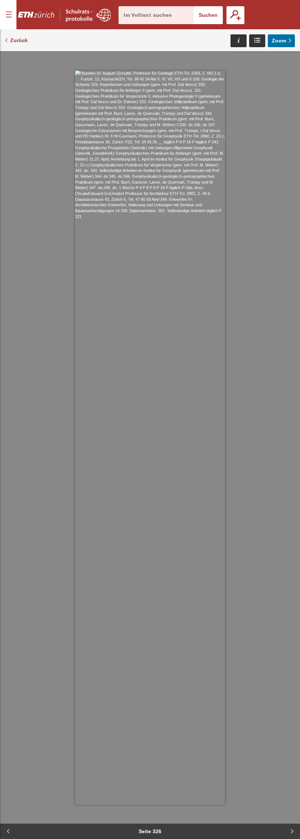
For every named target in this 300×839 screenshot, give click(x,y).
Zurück (19, 40)
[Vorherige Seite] (8, 831)
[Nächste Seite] (292, 831)
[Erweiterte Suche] (235, 15)
